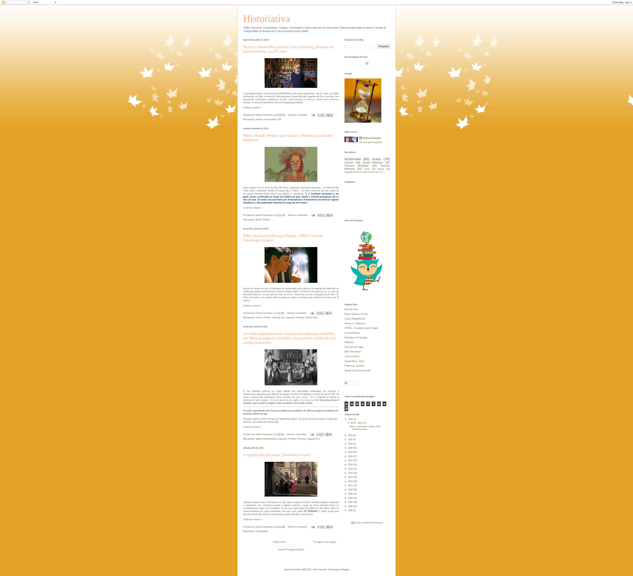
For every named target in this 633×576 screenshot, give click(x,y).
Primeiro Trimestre (297, 439)
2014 (350, 473)
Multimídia (353, 159)
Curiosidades (262, 531)
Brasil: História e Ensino (356, 314)
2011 (350, 485)
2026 (350, 419)
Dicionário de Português (356, 337)
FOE (380, 172)
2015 (350, 469)
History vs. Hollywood (355, 323)
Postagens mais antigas (324, 542)
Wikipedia (349, 342)
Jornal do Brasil (352, 356)
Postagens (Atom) (295, 549)
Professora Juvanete (354, 366)
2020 (350, 448)
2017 (350, 460)
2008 (350, 498)
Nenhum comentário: (298, 115)
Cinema (259, 317)
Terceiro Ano (311, 317)
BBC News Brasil (353, 351)
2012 (350, 481)
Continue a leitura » (252, 107)
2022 (350, 439)
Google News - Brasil (355, 361)
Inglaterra (282, 439)
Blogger (345, 569)
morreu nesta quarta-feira (303, 93)
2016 (350, 464)
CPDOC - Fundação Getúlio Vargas (361, 328)
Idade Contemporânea (266, 439)
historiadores (270, 119)
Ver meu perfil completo (370, 142)
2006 (350, 506)
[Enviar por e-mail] (319, 115)
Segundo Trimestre (295, 317)
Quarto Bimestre (372, 162)
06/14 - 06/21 (357, 423)
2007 (350, 502)
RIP (279, 119)
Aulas (376, 159)
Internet (349, 162)
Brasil (258, 219)
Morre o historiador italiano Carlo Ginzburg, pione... (365, 427)
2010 (350, 489)
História (259, 119)
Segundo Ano (278, 317)
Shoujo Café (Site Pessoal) (357, 370)
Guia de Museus (352, 333)
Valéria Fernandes (372, 138)
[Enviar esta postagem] (313, 115)
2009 (350, 494)
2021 (350, 444)
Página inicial (279, 542)
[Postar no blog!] (322, 115)
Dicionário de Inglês (354, 347)
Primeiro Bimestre (356, 165)
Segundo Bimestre (353, 172)
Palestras (371, 172)
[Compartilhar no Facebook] (328, 115)
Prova (367, 169)
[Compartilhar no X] (325, 115)
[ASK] (367, 292)
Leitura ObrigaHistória (355, 318)
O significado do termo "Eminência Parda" (277, 455)
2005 (350, 510)
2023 (350, 435)
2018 (350, 456)
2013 (350, 477)
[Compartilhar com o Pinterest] (331, 115)
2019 (350, 452)
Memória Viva (351, 309)
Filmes (267, 317)
